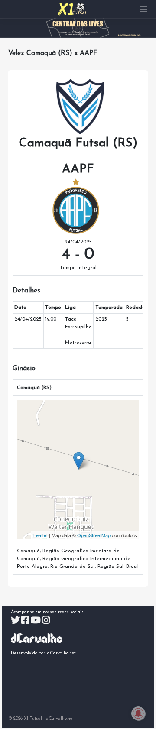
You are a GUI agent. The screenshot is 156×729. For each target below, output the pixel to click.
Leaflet (40, 534)
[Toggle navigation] (144, 9)
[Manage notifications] (138, 713)
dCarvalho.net (61, 653)
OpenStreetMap (93, 534)
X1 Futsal (33, 718)
